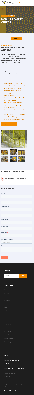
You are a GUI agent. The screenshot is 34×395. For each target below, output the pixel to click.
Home (5, 289)
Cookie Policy (7, 376)
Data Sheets (7, 331)
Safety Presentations (9, 338)
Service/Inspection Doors (11, 109)
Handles (6, 97)
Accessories (7, 296)
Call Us (6, 355)
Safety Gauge (7, 334)
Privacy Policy (7, 371)
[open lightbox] (14, 139)
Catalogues (7, 327)
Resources (7, 300)
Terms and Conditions (9, 373)
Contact (6, 310)
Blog (5, 307)
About (6, 303)
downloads (16, 38)
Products (6, 293)
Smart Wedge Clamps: (10, 102)
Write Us (6, 363)
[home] (11, 3)
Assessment (7, 324)
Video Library (7, 342)
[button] (31, 3)
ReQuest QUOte (9, 124)
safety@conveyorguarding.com (17, 368)
